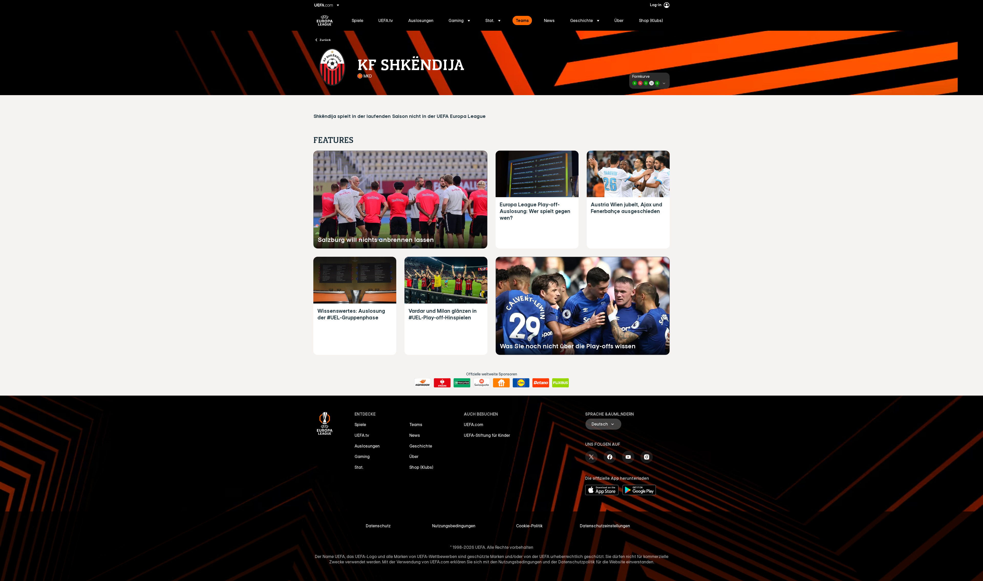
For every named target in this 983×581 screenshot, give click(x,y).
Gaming (362, 456)
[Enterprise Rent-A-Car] (462, 382)
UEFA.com (473, 424)
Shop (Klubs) (421, 467)
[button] (459, 20)
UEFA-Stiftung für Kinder (487, 435)
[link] (357, 20)
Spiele (360, 424)
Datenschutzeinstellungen (605, 525)
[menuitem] (358, 20)
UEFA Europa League (324, 20)
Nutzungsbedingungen (453, 525)
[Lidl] (521, 382)
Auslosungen (367, 446)
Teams (415, 424)
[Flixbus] (560, 382)
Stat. (359, 467)
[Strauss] (442, 382)
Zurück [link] (325, 39)
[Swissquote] (481, 382)
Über (414, 456)
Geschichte (420, 446)
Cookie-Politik (529, 525)
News (414, 435)
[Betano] (540, 382)
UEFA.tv (362, 435)
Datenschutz (378, 525)
